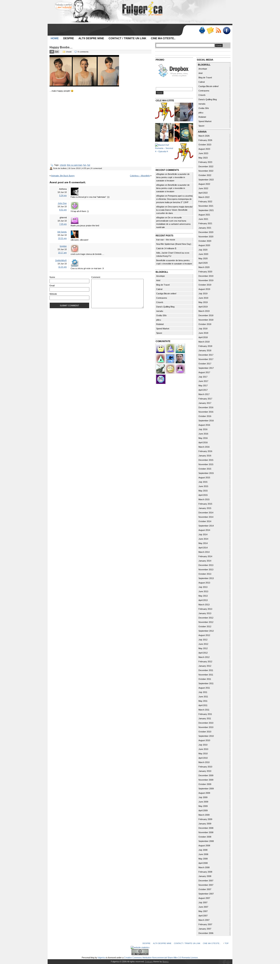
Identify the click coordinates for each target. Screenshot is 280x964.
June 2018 (203, 333)
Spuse (159, 333)
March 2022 (204, 197)
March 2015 (204, 499)
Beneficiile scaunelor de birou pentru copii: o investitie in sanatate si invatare (173, 177)
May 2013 (203, 596)
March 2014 (204, 552)
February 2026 (205, 140)
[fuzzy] (160, 348)
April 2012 (203, 653)
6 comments (83, 52)
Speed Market (162, 328)
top (227, 943)
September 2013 (206, 578)
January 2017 (204, 403)
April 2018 (203, 337)
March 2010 (204, 762)
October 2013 (204, 574)
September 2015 (206, 473)
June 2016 (203, 434)
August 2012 (204, 635)
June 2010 (203, 749)
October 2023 (204, 144)
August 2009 (204, 793)
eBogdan (160, 174)
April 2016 (203, 442)
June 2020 (203, 254)
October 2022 (204, 175)
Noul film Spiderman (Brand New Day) (173, 244)
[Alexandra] (160, 358)
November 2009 (205, 780)
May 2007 (203, 911)
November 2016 (205, 412)
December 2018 (205, 315)
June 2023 (203, 153)
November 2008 (205, 832)
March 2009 (204, 815)
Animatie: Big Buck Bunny (63, 175)
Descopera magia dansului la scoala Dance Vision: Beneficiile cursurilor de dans (174, 210)
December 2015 (205, 460)
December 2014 (205, 512)
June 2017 (203, 381)
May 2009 (203, 806)
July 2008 (202, 850)
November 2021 (205, 206)
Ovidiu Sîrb (161, 315)
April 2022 (203, 193)
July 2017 (202, 377)
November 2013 (205, 569)
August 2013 (204, 583)
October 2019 (204, 285)
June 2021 (203, 219)
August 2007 (204, 898)
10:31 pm (62, 238)
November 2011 (205, 675)
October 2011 (204, 679)
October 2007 (204, 889)
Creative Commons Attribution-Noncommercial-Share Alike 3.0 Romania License (161, 957)
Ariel (158, 280)
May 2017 (203, 385)
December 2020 (205, 232)
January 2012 (204, 666)
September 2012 (206, 631)
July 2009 (202, 797)
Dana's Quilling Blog (165, 307)
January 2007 (204, 929)
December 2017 (205, 355)
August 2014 (204, 530)
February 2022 (205, 201)
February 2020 (205, 271)
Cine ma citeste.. (163, 38)
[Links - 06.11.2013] (183, 112)
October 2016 (204, 416)
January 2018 (204, 350)
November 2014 (205, 517)
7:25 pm (63, 224)
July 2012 (202, 639)
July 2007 (202, 902)
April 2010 (203, 758)
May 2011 (202, 701)
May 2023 (203, 158)
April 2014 (203, 547)
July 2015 (202, 482)
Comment (95, 277)
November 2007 (205, 885)
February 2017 (205, 399)
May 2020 (203, 258)
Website (53, 294)
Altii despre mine (91, 38)
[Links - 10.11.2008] (183, 133)
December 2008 (205, 828)
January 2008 (204, 876)
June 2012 (203, 644)
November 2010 (205, 727)
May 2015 (203, 491)
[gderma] (170, 358)
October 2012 (204, 626)
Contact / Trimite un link (127, 38)
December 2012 (205, 618)
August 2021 (204, 215)
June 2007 (203, 907)
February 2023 (205, 162)
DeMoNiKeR (61, 260)
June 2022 (203, 188)
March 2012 (204, 657)
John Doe (62, 203)
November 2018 (205, 320)
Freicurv (149, 961)
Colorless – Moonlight (140, 175)
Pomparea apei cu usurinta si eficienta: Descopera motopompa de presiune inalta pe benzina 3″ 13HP (174, 199)
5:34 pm (63, 195)
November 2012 (205, 622)
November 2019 (205, 280)
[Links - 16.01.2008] (183, 153)
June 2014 (203, 539)
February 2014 (205, 556)
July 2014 (202, 534)
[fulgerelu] (180, 368)
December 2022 (205, 166)
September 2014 (206, 526)
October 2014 (204, 521)
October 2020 (204, 241)
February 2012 (205, 661)
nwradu (159, 311)
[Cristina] (170, 368)
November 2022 (205, 171)
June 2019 (203, 298)
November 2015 (205, 464)
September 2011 (206, 683)
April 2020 (203, 263)
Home (55, 38)
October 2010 (204, 731)
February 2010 (205, 767)
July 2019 (202, 293)
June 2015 (203, 486)
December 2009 (205, 775)
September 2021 (206, 210)
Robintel (160, 324)
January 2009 (204, 823)
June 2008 (203, 854)
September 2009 (206, 788)
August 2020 (204, 245)
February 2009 (205, 819)
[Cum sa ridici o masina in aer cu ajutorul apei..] (164, 112)
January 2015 (204, 508)
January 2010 (204, 771)
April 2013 (203, 600)
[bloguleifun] (160, 368)
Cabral (159, 289)
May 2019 (203, 302)
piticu (158, 320)
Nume (52, 277)
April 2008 (203, 863)
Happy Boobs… (61, 47)
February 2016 (205, 451)
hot (88, 165)
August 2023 (204, 149)
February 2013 (205, 609)
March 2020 (204, 267)
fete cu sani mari (74, 165)
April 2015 (203, 495)
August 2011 (204, 688)
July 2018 (202, 328)
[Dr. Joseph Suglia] (180, 358)
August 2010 (204, 740)
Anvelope (160, 276)
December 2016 (205, 407)
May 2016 (203, 438)
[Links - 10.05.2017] (164, 133)
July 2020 (202, 250)
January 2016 (204, 455)
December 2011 (205, 670)
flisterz (165, 961)
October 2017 (204, 363)
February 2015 (205, 504)
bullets (63, 168)
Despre (68, 38)
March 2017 (204, 394)
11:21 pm (62, 267)
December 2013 (205, 565)
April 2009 (203, 810)
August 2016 (204, 425)
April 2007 (203, 915)
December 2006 (205, 933)
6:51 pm (63, 210)
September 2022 (206, 179)
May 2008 (203, 859)
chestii (68, 52)
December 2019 (205, 276)
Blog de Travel (163, 285)
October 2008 (204, 837)
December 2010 (205, 723)
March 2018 (204, 342)
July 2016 (202, 429)
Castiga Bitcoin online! (166, 293)
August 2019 (204, 289)
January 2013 (204, 613)
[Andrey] (160, 379)
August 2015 (204, 477)
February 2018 (205, 346)
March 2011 (203, 710)
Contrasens (161, 298)
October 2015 (204, 469)
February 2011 (205, 714)
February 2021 (205, 223)
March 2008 (204, 867)
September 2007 (206, 894)
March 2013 (204, 604)
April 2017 (203, 390)
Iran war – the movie (165, 239)
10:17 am (62, 252)
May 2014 (203, 543)
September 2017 (206, 368)
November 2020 (205, 236)
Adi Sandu (62, 232)
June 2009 (203, 802)
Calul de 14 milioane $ (166, 248)
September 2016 (206, 420)
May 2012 (203, 648)
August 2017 (204, 372)
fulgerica (102, 957)
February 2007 (205, 924)
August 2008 (204, 845)
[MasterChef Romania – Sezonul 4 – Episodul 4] (164, 148)
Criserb (159, 302)
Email (52, 285)
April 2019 (203, 307)
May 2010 (203, 753)
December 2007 (205, 880)
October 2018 (204, 324)
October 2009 (204, 784)
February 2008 (205, 872)
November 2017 (205, 359)
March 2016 (204, 447)
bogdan (63, 246)
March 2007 (204, 920)
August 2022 (204, 184)
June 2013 (203, 591)
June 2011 (203, 696)
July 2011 (202, 692)
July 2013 (202, 587)
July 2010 (202, 745)
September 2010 (206, 736)
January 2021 (204, 228)
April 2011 (202, 705)
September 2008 (206, 841)
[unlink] (170, 348)
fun (84, 165)
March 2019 (204, 311)
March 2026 (204, 136)
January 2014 (204, 561)
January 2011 (204, 718)
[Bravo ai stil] (180, 348)
